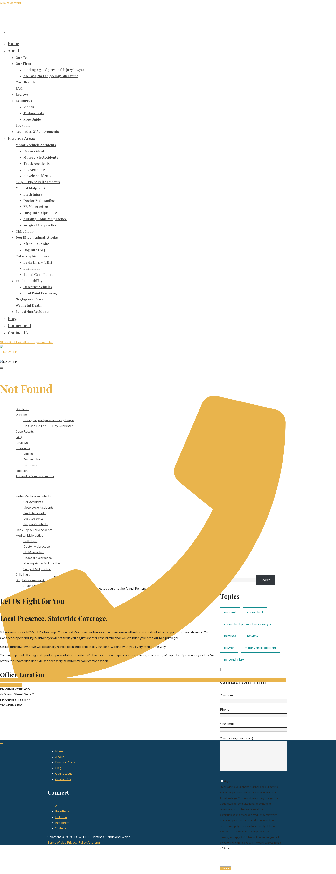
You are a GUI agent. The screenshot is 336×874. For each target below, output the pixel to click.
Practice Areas (65, 762)
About (59, 757)
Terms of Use (56, 842)
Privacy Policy (77, 842)
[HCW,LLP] (8, 352)
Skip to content (10, 3)
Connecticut (63, 773)
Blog (58, 768)
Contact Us (63, 779)
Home (59, 751)
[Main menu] (1, 368)
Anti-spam (95, 842)
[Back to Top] (1, 743)
